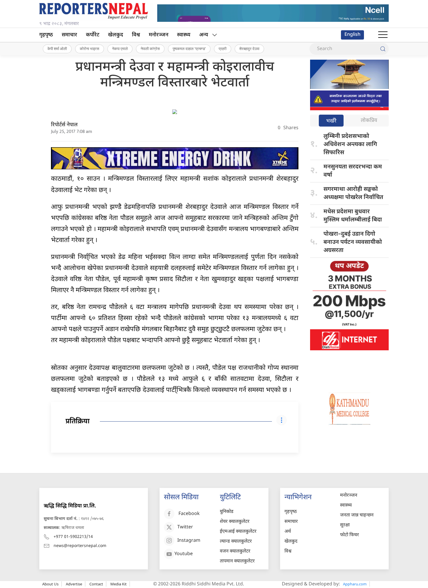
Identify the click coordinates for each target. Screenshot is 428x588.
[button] (383, 35)
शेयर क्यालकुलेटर (235, 522)
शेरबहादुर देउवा (249, 48)
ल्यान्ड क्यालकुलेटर (236, 542)
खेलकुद (115, 35)
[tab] (331, 121)
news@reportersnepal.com (80, 546)
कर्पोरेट (92, 35)
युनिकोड (227, 512)
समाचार (69, 35)
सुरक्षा (345, 525)
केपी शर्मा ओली (57, 48)
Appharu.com (355, 584)
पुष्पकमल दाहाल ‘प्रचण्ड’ (189, 48)
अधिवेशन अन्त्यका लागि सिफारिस (350, 145)
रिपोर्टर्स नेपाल (64, 125)
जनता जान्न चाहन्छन (357, 515)
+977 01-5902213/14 (73, 537)
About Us (50, 584)
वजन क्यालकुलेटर (235, 551)
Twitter (185, 527)
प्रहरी (223, 48)
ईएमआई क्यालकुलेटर (238, 532)
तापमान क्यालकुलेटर (237, 561)
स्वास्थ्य (183, 35)
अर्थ (287, 532)
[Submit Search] (383, 49)
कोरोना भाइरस (89, 48)
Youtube (183, 554)
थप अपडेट (349, 266)
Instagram (188, 541)
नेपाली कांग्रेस (150, 48)
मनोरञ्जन (158, 35)
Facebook (189, 514)
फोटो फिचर (349, 535)
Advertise (74, 584)
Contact (96, 584)
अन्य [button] (203, 35)
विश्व (136, 35)
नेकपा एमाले (120, 48)
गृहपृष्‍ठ (46, 35)
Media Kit (118, 584)
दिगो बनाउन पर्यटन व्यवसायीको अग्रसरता (352, 242)
